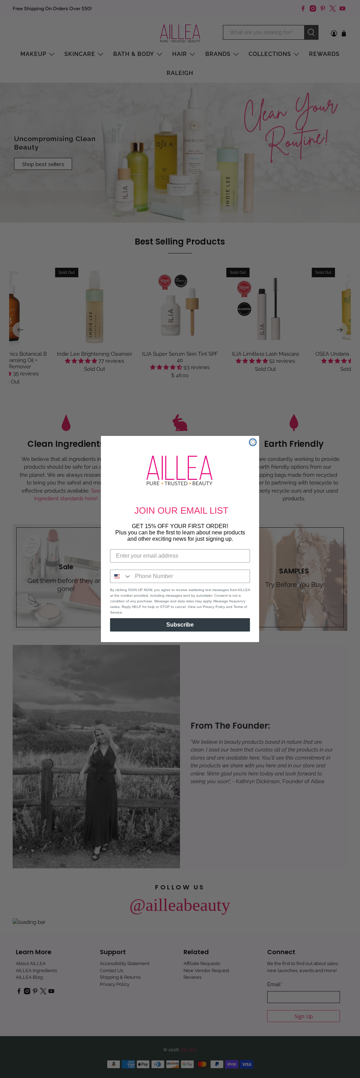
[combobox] (120, 576)
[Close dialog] (252, 442)
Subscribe (180, 625)
